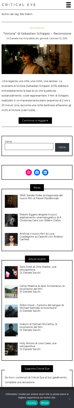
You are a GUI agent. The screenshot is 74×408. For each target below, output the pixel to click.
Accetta (32, 402)
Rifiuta (44, 402)
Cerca (8, 141)
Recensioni (37, 28)
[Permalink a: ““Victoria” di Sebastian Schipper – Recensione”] (37, 59)
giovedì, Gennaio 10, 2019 (53, 38)
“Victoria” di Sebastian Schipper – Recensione (37, 33)
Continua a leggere (35, 120)
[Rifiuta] (69, 399)
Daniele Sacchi (18, 38)
